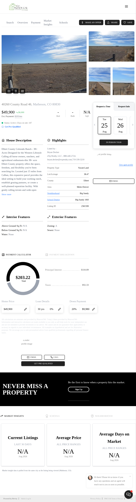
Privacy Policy (95, 499)
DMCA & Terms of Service (113, 499)
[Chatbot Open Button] (128, 494)
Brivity (14, 499)
